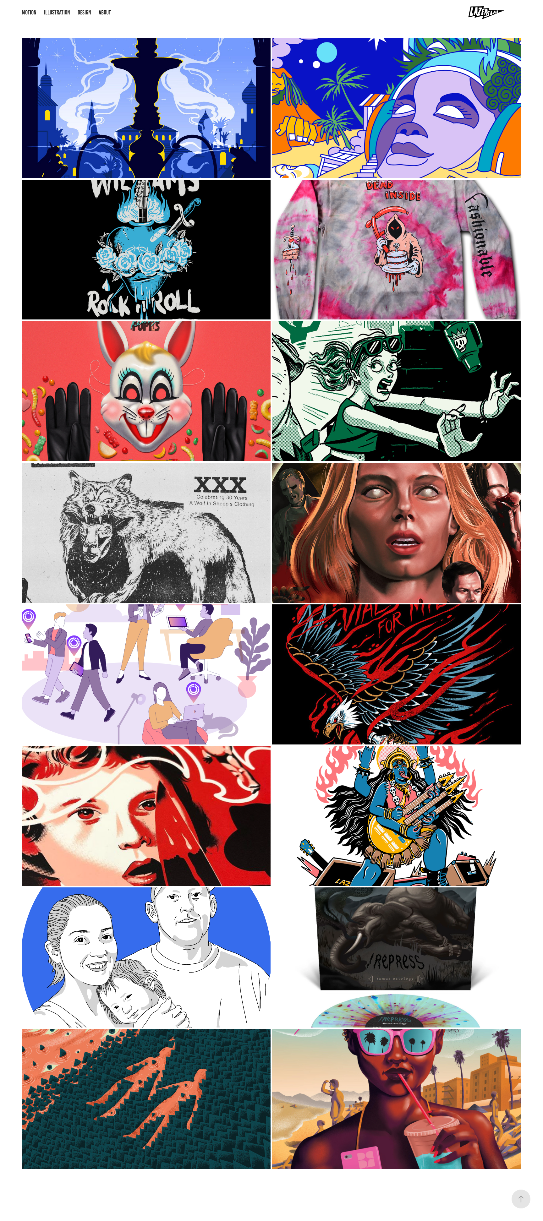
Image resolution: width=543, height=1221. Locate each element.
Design (84, 12)
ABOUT (105, 12)
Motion (29, 12)
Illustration (57, 12)
